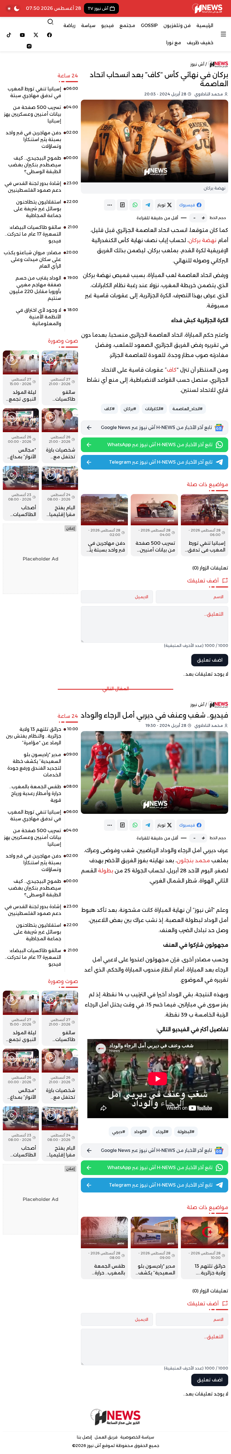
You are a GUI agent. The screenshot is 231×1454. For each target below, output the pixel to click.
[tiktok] (9, 35)
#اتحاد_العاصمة (187, 408)
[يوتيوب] (22, 35)
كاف (172, 370)
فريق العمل (106, 1437)
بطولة (105, 871)
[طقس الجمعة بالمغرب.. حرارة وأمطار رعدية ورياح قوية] (104, 1248)
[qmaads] (115, 1417)
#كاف (109, 408)
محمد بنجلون (193, 860)
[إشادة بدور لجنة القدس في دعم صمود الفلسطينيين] (40, 189)
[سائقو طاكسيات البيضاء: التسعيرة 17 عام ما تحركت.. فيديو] (40, 236)
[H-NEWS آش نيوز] (207, 8)
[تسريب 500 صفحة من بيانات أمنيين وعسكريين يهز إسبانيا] (154, 525)
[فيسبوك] (49, 35)
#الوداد (140, 1131)
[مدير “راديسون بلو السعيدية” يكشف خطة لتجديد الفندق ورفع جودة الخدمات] (154, 1248)
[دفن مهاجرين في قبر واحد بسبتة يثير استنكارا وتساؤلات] (104, 525)
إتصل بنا (84, 1437)
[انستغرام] (29, 46)
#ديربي (118, 1131)
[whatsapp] (135, 205)
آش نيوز (197, 64)
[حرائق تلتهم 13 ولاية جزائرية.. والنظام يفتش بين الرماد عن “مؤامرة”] (204, 1248)
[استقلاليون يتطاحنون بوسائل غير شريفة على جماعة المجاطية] (40, 211)
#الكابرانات (154, 408)
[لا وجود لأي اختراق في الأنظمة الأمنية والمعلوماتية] (40, 319)
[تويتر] (36, 35)
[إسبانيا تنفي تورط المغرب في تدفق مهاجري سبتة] (204, 525)
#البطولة (185, 1131)
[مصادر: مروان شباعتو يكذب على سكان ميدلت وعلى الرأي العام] (40, 261)
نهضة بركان (202, 240)
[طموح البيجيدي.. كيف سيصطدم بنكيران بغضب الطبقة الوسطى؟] (40, 167)
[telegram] (148, 205)
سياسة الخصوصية (137, 1437)
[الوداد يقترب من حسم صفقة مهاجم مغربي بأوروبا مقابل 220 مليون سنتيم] (40, 290)
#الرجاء (162, 1131)
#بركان (130, 408)
